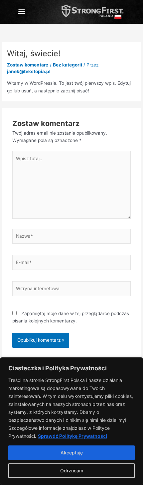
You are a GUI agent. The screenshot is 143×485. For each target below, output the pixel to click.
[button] (21, 11)
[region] (71, 421)
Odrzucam (71, 470)
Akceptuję (72, 452)
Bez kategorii (67, 64)
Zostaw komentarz (28, 64)
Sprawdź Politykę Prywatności (72, 436)
